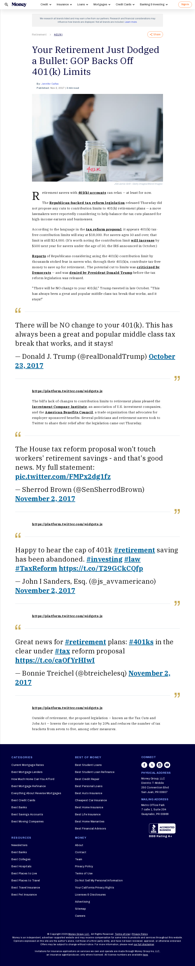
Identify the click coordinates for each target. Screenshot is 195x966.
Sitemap (80, 908)
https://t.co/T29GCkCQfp (101, 568)
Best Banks (19, 807)
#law (132, 559)
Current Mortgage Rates (27, 765)
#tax (62, 651)
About (79, 845)
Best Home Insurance (89, 807)
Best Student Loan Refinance (95, 772)
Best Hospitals (21, 866)
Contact (80, 852)
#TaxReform (36, 568)
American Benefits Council (69, 412)
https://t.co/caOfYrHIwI (55, 660)
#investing (104, 559)
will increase (143, 240)
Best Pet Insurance (24, 894)
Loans (81, 4)
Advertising (82, 901)
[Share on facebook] (144, 765)
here (145, 954)
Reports (39, 256)
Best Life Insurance (88, 814)
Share (157, 34)
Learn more (131, 22)
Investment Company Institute (59, 407)
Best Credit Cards (23, 800)
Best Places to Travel (25, 880)
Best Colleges (21, 859)
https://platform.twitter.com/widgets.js (67, 391)
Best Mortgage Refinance (28, 786)
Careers (80, 915)
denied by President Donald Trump (100, 273)
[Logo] (19, 4)
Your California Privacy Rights (94, 887)
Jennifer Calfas (50, 83)
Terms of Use (84, 873)
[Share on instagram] (160, 765)
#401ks (141, 641)
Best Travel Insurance (25, 887)
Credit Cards (123, 4)
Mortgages (100, 4)
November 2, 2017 (45, 498)
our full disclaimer (144, 944)
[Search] (6, 4)
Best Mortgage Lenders (27, 772)
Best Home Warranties (90, 821)
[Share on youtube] (167, 765)
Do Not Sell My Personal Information (99, 880)
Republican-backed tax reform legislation (87, 203)
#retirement (134, 550)
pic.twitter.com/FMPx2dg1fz (63, 476)
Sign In (185, 4)
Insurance (63, 4)
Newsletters (19, 845)
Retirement (39, 34)
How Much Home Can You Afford (32, 779)
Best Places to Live (24, 873)
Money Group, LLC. (79, 934)
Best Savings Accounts (27, 814)
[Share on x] (152, 765)
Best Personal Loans (89, 786)
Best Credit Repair (87, 779)
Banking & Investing (152, 4)
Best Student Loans (88, 765)
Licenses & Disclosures (90, 894)
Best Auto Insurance (88, 793)
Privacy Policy (84, 866)
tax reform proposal (104, 229)
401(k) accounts (92, 193)
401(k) (58, 34)
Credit (44, 4)
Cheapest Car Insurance (91, 800)
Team (78, 859)
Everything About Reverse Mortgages (36, 793)
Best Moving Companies (27, 821)
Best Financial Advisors (90, 828)
